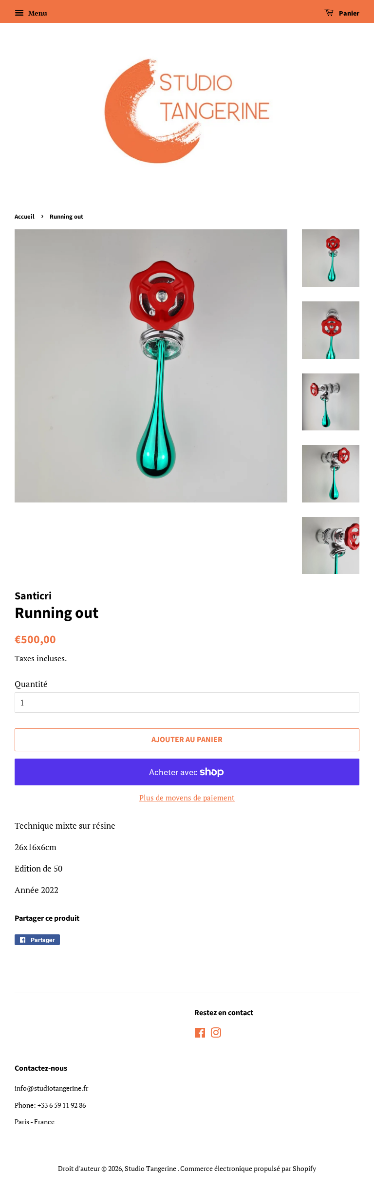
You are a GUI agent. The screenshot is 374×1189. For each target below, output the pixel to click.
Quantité (31, 683)
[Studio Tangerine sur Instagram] (215, 1034)
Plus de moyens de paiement (187, 797)
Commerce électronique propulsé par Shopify (248, 1168)
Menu (36, 13)
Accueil (25, 216)
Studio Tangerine (151, 1168)
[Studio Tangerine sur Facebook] (200, 1034)
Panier (348, 14)
